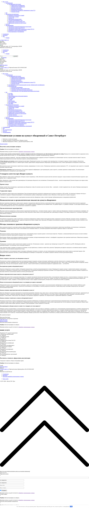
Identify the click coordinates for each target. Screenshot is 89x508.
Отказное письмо (15, 11)
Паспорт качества (12, 114)
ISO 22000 (10, 98)
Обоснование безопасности (14, 19)
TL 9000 (10, 99)
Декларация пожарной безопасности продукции (19, 26)
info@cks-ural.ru (3, 65)
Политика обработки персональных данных (13, 376)
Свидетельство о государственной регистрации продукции (25, 91)
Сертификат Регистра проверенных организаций (20, 126)
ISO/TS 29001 (11, 101)
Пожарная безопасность (16, 9)
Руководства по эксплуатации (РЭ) (16, 21)
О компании (6, 34)
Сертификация (9, 3)
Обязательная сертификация (18, 5)
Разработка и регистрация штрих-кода (17, 30)
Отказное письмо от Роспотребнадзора (20, 88)
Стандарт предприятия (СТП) (15, 20)
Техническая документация (12, 14)
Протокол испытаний (16, 8)
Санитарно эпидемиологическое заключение (21, 89)
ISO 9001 (10, 93)
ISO (6, 13)
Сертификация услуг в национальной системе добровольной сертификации (26, 84)
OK (71, 506)
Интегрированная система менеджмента (18, 96)
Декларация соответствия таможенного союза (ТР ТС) (21, 29)
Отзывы (7, 37)
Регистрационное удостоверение (16, 31)
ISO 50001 (10, 103)
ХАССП (8, 24)
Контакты (5, 35)
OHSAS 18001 (11, 97)
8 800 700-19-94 (3, 319)
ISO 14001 (10, 94)
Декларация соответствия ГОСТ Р (16, 27)
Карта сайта (5, 378)
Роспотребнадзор (12, 86)
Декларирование (9, 25)
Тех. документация (7, 129)
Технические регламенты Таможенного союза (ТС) (23, 10)
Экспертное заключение (17, 87)
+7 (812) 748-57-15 (4, 40)
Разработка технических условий (16, 15)
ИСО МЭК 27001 (12, 102)
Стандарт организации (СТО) (15, 116)
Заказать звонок (4, 143)
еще (4, 36)
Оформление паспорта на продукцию (17, 22)
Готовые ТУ (11, 18)
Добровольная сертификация (18, 6)
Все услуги (5, 1)
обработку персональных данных (27, 151)
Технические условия (13, 16)
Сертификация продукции (14, 4)
